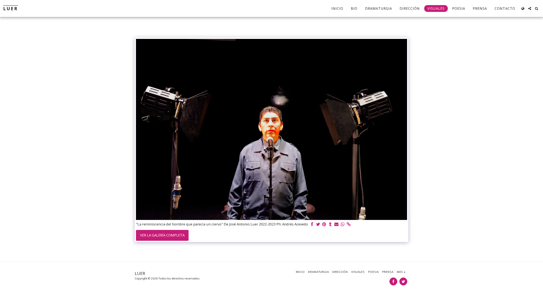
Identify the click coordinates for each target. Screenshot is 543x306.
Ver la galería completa (162, 235)
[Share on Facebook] (312, 224)
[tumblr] (330, 224)
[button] (529, 8)
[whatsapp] (342, 224)
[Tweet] (318, 224)
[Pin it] (324, 224)
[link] (349, 224)
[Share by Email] (336, 224)
